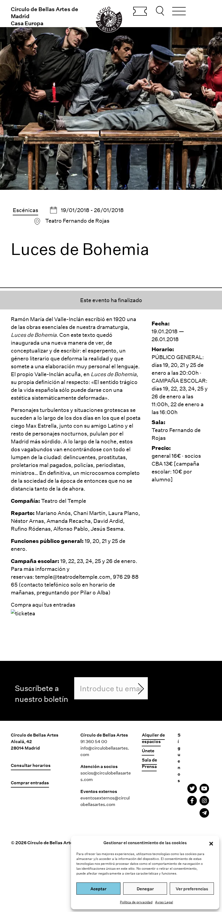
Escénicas (25, 209)
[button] (211, 843)
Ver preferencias (192, 888)
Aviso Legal (164, 902)
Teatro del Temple (63, 500)
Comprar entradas (140, 12)
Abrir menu (179, 12)
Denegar (145, 888)
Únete (148, 750)
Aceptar (98, 888)
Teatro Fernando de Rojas (77, 220)
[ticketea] (23, 612)
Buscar (161, 11)
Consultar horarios (31, 765)
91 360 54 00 (93, 741)
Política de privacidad (136, 902)
